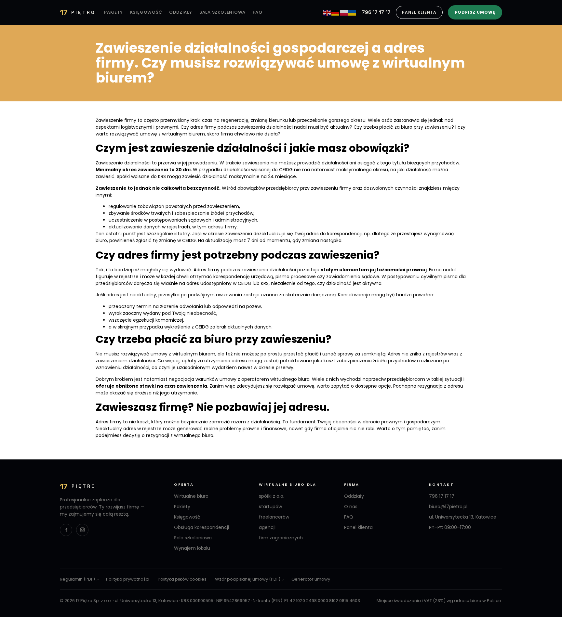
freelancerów (274, 517)
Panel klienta (419, 12)
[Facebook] (66, 530)
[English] (327, 12)
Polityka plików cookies (182, 579)
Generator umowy (310, 579)
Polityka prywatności (127, 579)
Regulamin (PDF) (77, 579)
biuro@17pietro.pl (448, 506)
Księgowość (146, 12)
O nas (350, 506)
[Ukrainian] (352, 12)
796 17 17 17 (376, 12)
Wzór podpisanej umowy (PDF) (247, 579)
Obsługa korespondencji (201, 527)
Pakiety (113, 12)
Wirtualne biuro (191, 496)
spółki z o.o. (271, 496)
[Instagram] (82, 530)
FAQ (257, 12)
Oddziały (180, 12)
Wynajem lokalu (192, 548)
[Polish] (344, 12)
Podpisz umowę (475, 12)
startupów (270, 506)
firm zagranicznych (281, 537)
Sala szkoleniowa (222, 12)
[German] (335, 12)
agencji (267, 527)
